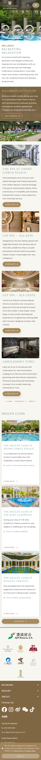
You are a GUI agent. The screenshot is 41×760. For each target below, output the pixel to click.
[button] (20, 685)
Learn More (9, 481)
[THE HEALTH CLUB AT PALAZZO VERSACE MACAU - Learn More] (20, 584)
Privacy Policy (31, 751)
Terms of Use (18, 751)
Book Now (19, 621)
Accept (19, 756)
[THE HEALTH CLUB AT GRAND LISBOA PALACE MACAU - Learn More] (20, 452)
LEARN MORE (10, 204)
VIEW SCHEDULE (10, 116)
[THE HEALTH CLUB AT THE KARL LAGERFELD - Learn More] (20, 518)
